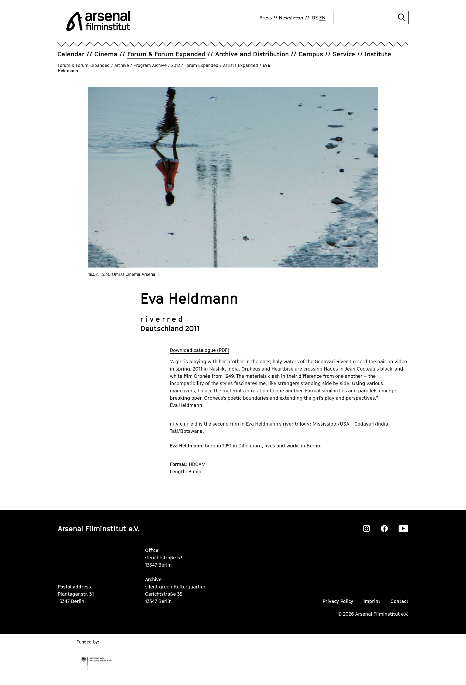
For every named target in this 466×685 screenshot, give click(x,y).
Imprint (372, 601)
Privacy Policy (338, 601)
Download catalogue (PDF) (199, 350)
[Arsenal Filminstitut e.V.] (97, 21)
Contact (399, 601)
